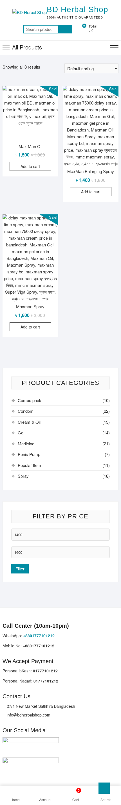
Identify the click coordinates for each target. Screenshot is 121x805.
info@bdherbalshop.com (28, 715)
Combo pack (29, 400)
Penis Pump (29, 454)
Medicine (26, 443)
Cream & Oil (29, 422)
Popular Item (29, 465)
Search (65, 29)
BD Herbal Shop (77, 9)
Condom (25, 411)
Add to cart (30, 166)
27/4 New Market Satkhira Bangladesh (40, 706)
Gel (21, 433)
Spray (23, 476)
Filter (19, 569)
